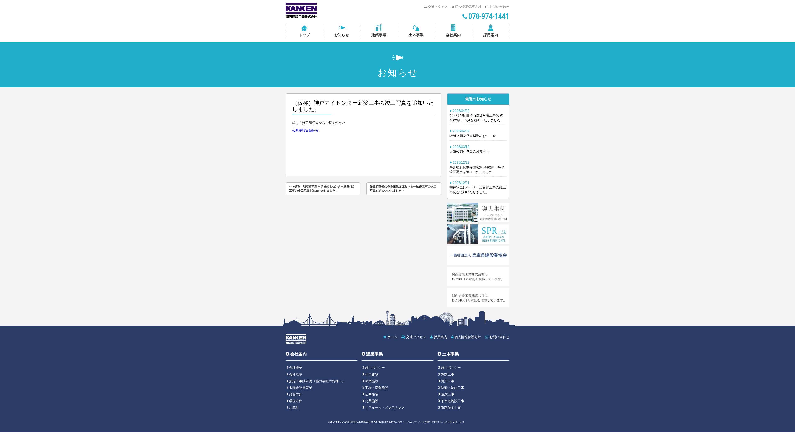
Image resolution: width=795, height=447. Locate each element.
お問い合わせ (499, 6)
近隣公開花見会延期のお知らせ (472, 133)
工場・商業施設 (376, 387)
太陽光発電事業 (300, 387)
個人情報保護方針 (468, 6)
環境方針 (295, 401)
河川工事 (447, 381)
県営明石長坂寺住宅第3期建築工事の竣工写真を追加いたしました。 (476, 167)
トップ (304, 35)
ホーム (392, 337)
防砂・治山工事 (452, 387)
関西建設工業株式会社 (301, 10)
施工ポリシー (375, 367)
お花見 (294, 407)
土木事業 (416, 35)
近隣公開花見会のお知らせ (469, 149)
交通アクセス (438, 6)
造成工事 (447, 394)
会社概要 (295, 367)
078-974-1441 (488, 16)
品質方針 (295, 394)
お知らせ (341, 35)
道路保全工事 (451, 407)
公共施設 (371, 401)
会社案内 (453, 35)
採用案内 (490, 35)
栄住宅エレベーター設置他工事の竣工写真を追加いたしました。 (477, 187)
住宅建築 (371, 374)
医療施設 (371, 381)
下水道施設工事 (452, 401)
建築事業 (378, 35)
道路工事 (447, 374)
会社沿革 (295, 374)
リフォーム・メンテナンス (385, 407)
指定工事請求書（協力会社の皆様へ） (317, 381)
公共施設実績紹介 (305, 130)
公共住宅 (371, 394)
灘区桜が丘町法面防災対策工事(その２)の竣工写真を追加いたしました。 (476, 115)
